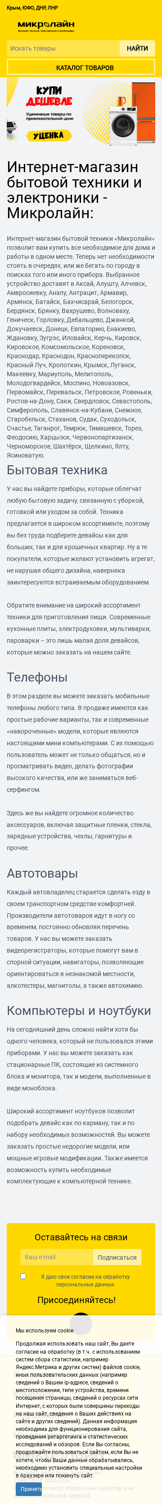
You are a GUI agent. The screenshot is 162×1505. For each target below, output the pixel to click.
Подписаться (117, 1257)
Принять (31, 1489)
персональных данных (85, 1284)
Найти (137, 48)
